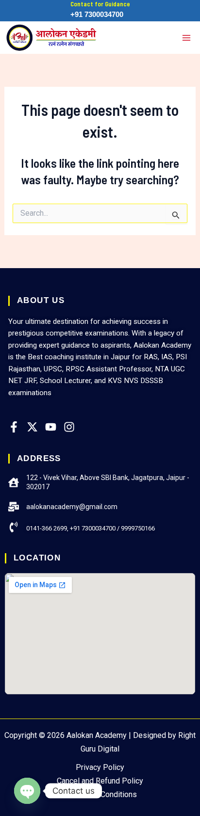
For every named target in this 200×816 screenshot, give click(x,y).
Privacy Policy (100, 767)
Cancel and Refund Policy (100, 780)
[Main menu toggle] (186, 37)
